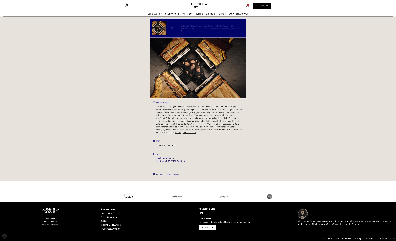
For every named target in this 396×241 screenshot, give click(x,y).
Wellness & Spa (109, 217)
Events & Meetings (216, 14)
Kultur (199, 14)
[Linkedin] (201, 213)
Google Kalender (172, 174)
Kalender (160, 174)
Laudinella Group (238, 14)
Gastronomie (172, 14)
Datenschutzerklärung (351, 238)
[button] (4, 236)
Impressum (369, 238)
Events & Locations (111, 225)
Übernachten (155, 14)
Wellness (187, 14)
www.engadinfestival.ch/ (185, 132)
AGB (337, 238)
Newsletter (327, 238)
